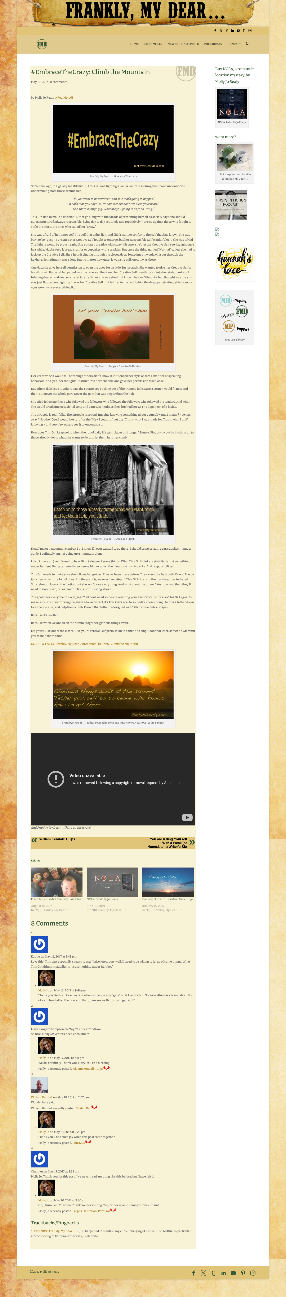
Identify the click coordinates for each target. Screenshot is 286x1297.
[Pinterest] (244, 32)
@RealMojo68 (64, 97)
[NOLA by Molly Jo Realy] (112, 882)
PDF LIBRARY (213, 44)
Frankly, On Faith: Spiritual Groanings (167, 899)
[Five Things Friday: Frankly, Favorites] (56, 882)
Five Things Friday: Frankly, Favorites (56, 899)
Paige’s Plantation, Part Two (91, 1211)
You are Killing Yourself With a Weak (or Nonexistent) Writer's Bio (167, 842)
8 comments (58, 82)
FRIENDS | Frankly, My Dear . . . (55, 1231)
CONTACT (234, 44)
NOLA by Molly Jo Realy (102, 899)
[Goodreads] (227, 32)
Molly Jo (43, 990)
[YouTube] (238, 32)
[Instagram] (250, 32)
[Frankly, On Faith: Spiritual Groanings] (168, 882)
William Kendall (42, 1097)
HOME (134, 44)
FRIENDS (78, 1143)
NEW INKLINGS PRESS (183, 44)
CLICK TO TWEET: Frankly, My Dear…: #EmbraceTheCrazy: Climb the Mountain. (85, 644)
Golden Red (83, 1108)
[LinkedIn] (232, 32)
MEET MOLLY (153, 44)
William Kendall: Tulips (57, 839)
